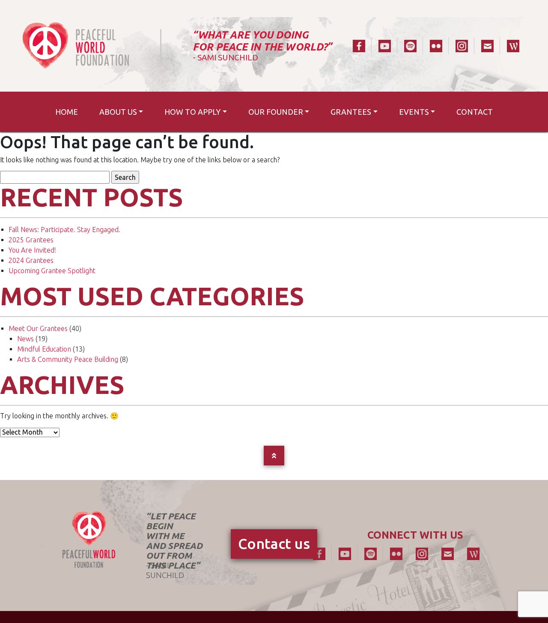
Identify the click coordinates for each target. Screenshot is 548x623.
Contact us (274, 543)
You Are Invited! (32, 250)
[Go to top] (274, 455)
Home (66, 111)
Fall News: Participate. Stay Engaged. (64, 229)
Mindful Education (44, 349)
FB (358, 45)
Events (414, 111)
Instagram (461, 45)
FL (435, 45)
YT (384, 45)
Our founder (275, 111)
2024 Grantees (31, 260)
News (25, 339)
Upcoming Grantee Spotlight (52, 270)
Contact (474, 111)
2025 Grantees (31, 240)
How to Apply (192, 111)
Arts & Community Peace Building (67, 359)
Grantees (351, 111)
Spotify (410, 45)
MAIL (487, 45)
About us (118, 111)
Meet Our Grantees (38, 328)
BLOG (512, 45)
